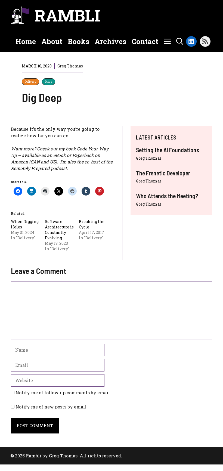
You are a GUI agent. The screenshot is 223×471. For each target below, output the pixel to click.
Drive (48, 81)
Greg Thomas (149, 158)
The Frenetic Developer (163, 172)
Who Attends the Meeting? (167, 195)
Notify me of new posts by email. (52, 407)
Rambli (67, 15)
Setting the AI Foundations (167, 149)
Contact (145, 41)
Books (78, 41)
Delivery (30, 81)
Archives (110, 41)
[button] (180, 41)
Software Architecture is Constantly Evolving (59, 229)
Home (26, 41)
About (51, 41)
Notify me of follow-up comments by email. (63, 392)
